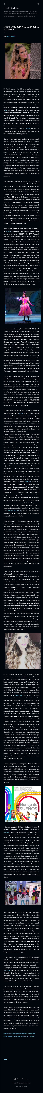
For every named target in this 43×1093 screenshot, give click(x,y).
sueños (23, 677)
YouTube (7, 970)
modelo (6, 832)
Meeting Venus (12, 8)
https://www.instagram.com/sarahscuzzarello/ (19, 1036)
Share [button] (5, 1059)
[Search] (38, 3)
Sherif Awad (10, 36)
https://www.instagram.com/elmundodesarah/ (19, 1034)
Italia (5, 110)
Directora (18, 695)
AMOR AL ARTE (14, 511)
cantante (28, 482)
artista (8, 231)
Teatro (27, 128)
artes (21, 413)
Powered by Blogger (23, 1079)
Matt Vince (27, 1083)
